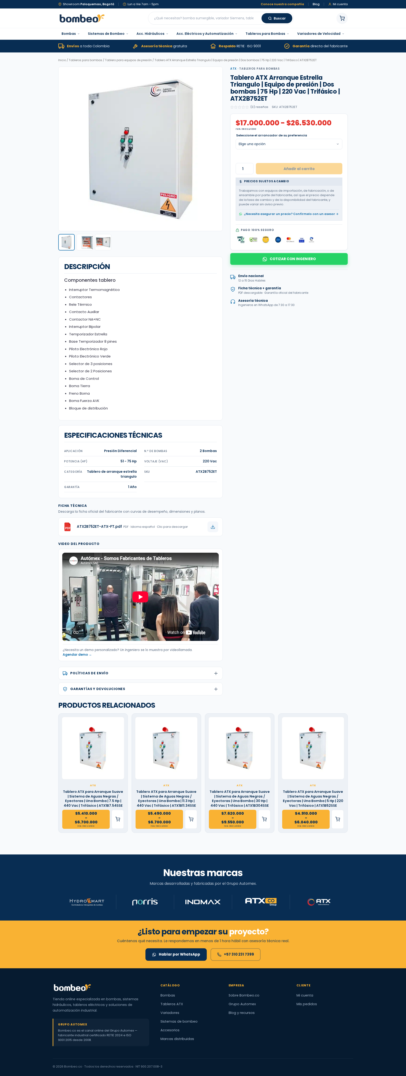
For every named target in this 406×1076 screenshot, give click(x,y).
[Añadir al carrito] (118, 819)
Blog (316, 4)
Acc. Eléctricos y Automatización (205, 33)
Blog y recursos (242, 1012)
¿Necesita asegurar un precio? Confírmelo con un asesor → (291, 214)
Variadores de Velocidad (318, 33)
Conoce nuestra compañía (282, 4)
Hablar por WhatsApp (179, 954)
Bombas (69, 33)
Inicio (62, 60)
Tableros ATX (171, 1004)
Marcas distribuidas (177, 1038)
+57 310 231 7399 (239, 954)
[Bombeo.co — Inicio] (81, 18)
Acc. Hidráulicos (150, 33)
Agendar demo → (77, 654)
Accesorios (170, 1030)
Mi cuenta (305, 995)
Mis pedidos (307, 1004)
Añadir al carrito (299, 168)
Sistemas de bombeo (179, 1021)
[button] (66, 242)
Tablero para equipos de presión (128, 60)
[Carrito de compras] (342, 18)
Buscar (280, 18)
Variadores (169, 1012)
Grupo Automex (242, 1004)
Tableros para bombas (85, 60)
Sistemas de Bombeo (106, 33)
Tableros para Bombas (265, 33)
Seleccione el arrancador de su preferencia (271, 135)
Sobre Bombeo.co (244, 995)
